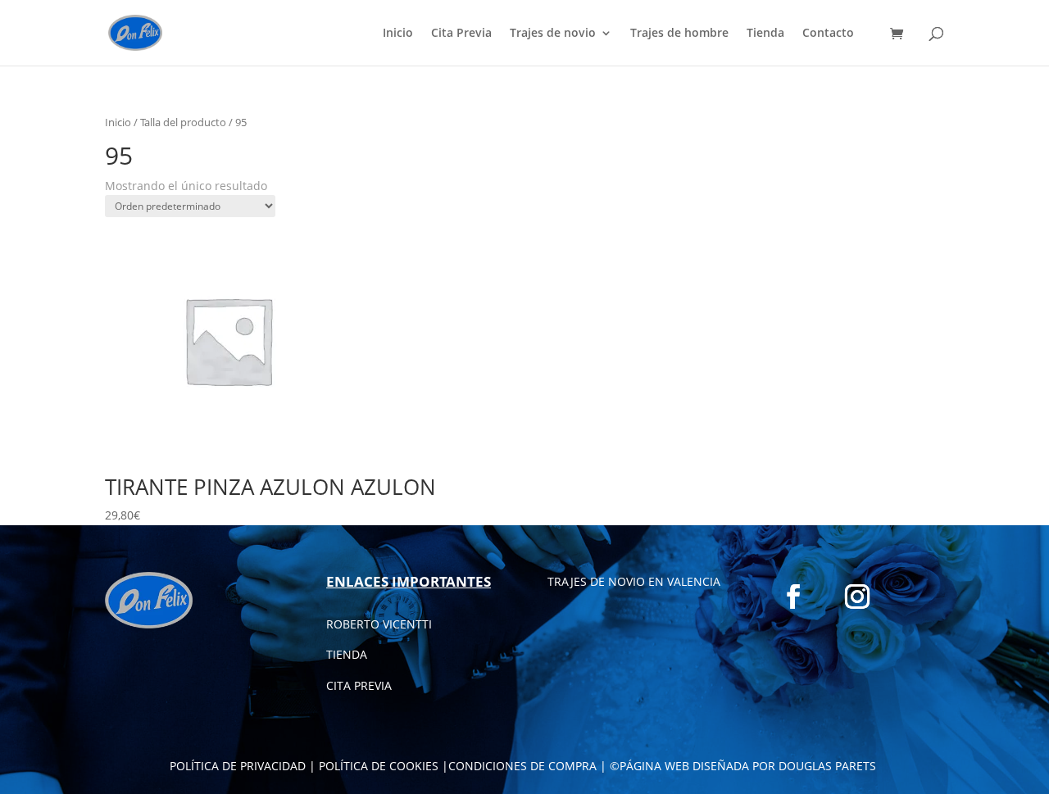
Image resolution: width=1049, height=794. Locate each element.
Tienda (765, 33)
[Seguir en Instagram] (857, 596)
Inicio (398, 33)
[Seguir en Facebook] (793, 596)
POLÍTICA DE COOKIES (378, 766)
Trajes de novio (553, 33)
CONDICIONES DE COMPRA (522, 766)
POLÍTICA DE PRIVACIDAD (238, 766)
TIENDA (346, 654)
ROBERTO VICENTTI (379, 624)
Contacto (828, 33)
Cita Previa (461, 33)
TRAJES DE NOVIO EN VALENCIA (633, 581)
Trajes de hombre (679, 33)
